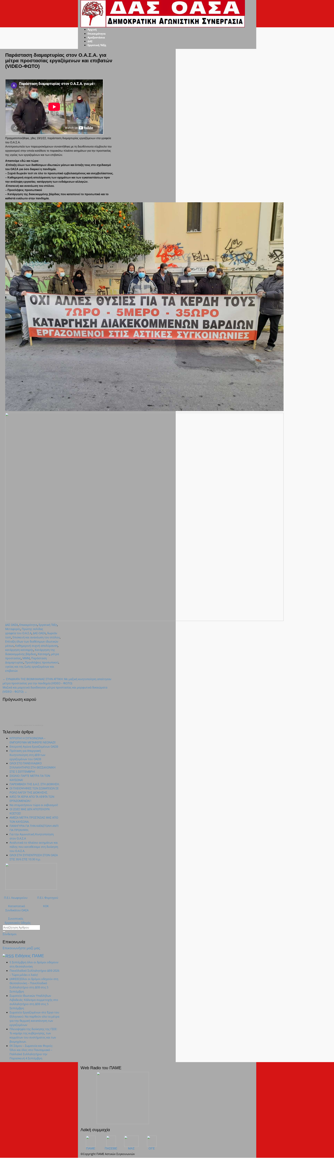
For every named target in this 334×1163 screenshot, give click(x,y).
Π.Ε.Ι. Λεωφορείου (15, 898)
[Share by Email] (17, 675)
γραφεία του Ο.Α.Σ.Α (18, 633)
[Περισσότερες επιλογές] (20, 675)
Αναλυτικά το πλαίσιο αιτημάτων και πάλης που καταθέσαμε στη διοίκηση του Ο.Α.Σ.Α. (34, 847)
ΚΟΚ (46, 906)
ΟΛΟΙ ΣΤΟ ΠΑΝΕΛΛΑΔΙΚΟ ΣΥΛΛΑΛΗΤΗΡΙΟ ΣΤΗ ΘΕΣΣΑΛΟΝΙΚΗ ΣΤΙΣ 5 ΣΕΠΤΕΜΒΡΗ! (32, 767)
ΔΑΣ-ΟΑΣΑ (39, 633)
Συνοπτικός (13, 919)
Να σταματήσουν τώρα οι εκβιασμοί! (34, 805)
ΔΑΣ (90, 41)
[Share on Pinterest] (15, 675)
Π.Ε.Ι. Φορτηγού (47, 898)
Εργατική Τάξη (97, 45)
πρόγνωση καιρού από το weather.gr (28, 725)
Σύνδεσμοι (10, 934)
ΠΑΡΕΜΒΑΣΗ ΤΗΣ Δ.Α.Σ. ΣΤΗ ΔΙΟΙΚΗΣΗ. (35, 784)
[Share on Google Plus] (12, 675)
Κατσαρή (44, 654)
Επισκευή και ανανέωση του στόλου (36, 637)
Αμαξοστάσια (96, 37)
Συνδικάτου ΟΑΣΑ (16, 910)
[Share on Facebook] (9, 675)
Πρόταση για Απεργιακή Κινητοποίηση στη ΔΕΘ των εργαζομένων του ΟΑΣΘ (27, 755)
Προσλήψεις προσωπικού (41, 662)
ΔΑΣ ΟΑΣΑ (11, 625)
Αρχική (92, 29)
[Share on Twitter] (6, 675)
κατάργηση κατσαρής (19, 650)
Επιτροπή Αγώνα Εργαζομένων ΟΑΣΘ (34, 746)
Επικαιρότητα (97, 33)
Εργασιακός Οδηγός (17, 923)
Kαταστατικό (14, 906)
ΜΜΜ (26, 658)
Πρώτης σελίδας (32, 629)
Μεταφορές (12, 629)
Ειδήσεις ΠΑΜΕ (29, 955)
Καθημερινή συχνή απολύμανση (36, 646)
